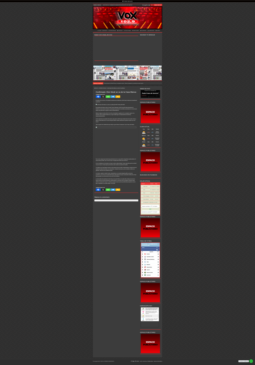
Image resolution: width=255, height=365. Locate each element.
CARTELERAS (120, 30)
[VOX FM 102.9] (127, 17)
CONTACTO (158, 30)
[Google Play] (149, 5)
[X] (103, 96)
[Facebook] (142, 5)
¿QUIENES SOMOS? (151, 30)
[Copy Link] (118, 96)
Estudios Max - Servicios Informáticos (155, 361)
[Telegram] (113, 96)
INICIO (95, 30)
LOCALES (100, 30)
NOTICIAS (105, 30)
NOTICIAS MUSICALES (113, 30)
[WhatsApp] (147, 5)
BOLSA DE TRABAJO (128, 30)
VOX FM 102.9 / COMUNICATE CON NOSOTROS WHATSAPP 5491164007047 (118, 5)
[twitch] (146, 5)
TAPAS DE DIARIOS (136, 30)
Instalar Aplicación (128, 1)
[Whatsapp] (108, 96)
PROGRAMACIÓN (143, 30)
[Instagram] (143, 5)
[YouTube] (145, 5)
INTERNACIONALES (102, 88)
